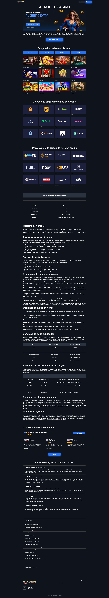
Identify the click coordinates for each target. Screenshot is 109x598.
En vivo (45, 52)
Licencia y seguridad (29, 552)
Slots (77, 52)
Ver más (54, 454)
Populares (29, 52)
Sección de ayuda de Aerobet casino (33, 558)
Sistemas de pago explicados (31, 544)
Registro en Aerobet (29, 535)
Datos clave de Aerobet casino (32, 532)
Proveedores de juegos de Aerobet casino (34, 530)
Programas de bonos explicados (32, 538)
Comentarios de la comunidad (31, 555)
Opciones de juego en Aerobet (32, 541)
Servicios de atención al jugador (32, 549)
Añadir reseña (79, 433)
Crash (61, 52)
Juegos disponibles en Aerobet (32, 524)
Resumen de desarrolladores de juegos (34, 547)
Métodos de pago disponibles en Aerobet (34, 527)
